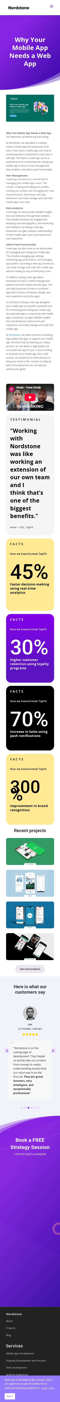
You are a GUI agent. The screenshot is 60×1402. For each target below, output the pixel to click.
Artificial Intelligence (17, 1374)
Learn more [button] (47, 1388)
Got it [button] (10, 1396)
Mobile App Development (20, 1353)
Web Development (16, 1367)
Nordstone (14, 334)
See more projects (30, 968)
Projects (11, 1328)
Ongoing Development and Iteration (26, 1360)
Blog (8, 1335)
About (9, 1320)
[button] (53, 1050)
